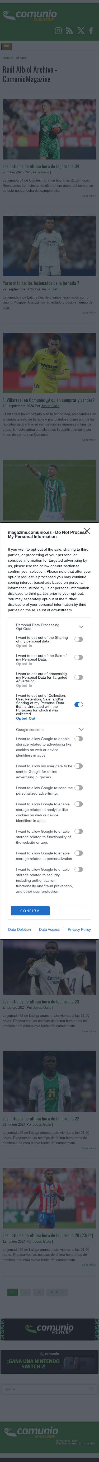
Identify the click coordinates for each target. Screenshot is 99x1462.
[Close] (89, 533)
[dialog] (49, 731)
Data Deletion (19, 929)
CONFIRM (30, 911)
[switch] (78, 639)
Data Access (49, 929)
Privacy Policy (79, 929)
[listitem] (49, 626)
